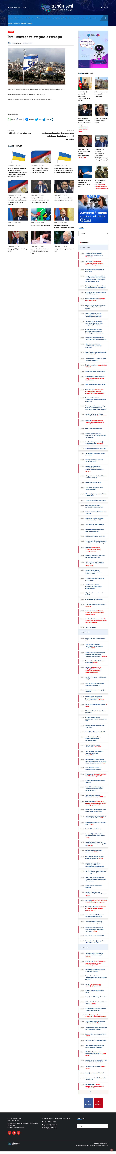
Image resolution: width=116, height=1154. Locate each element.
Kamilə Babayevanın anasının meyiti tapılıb (101, 121)
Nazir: (95, 1015)
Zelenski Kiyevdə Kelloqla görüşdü (95, 1034)
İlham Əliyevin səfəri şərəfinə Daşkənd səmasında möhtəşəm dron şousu (94, 929)
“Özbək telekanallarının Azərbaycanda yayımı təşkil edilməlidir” (93, 345)
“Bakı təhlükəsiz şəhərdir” (95, 1067)
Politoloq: (93, 549)
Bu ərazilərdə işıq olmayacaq (94, 599)
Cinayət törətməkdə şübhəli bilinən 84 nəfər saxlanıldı (95, 476)
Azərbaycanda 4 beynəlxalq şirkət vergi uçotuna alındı (95, 359)
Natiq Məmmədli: (94, 1086)
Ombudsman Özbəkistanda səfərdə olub (93, 851)
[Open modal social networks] (51, 119)
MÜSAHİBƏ (68, 18)
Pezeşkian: (96, 901)
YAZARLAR (88, 18)
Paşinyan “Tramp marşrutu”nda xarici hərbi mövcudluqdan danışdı (40, 200)
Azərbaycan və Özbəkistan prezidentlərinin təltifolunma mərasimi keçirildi (94, 698)
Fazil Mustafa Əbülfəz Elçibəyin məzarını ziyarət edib (94, 857)
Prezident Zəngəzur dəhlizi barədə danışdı (95, 678)
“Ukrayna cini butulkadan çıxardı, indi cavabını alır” (95, 1022)
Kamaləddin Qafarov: (95, 908)
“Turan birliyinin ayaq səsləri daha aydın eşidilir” (95, 494)
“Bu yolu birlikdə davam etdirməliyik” (93, 746)
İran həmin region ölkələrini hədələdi (93, 886)
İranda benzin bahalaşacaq (40, 225)
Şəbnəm (18, 43)
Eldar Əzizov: (95, 963)
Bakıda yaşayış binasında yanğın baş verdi (95, 690)
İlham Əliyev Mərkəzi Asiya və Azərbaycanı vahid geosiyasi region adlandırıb (94, 788)
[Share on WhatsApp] (11, 119)
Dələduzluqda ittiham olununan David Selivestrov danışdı (84, 125)
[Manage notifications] (111, 1150)
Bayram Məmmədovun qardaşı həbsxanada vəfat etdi (94, 530)
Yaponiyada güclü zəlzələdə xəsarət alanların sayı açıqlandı (94, 922)
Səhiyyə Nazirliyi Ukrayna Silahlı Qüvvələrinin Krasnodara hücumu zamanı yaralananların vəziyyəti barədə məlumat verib (17, 172)
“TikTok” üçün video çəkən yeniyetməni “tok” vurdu (95, 1053)
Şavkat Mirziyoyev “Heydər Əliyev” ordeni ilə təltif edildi (95, 817)
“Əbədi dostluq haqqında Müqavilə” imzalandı (95, 796)
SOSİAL (74, 18)
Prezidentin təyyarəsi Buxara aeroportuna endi (96, 415)
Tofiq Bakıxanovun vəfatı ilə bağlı (95, 605)
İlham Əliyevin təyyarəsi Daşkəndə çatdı (95, 823)
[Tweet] (38, 119)
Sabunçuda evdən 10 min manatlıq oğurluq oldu (95, 1078)
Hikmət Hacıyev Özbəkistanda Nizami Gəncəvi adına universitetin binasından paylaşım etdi (95, 761)
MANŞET (10, 18)
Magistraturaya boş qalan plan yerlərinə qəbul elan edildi (94, 519)
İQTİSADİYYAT (30, 18)
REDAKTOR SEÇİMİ (58, 18)
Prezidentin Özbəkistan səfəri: (96, 620)
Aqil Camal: (94, 263)
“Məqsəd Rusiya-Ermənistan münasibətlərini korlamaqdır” (94, 955)
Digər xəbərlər (93, 1092)
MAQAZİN (23, 23)
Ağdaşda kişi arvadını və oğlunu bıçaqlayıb (95, 454)
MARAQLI (29, 23)
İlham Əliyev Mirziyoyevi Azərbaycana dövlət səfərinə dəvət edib (95, 719)
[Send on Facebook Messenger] (29, 119)
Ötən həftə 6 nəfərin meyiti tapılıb (95, 384)
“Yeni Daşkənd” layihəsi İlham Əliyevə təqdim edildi (94, 753)
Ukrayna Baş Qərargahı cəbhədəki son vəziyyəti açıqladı (95, 872)
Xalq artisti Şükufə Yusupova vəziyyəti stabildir (94, 488)
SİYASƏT (22, 18)
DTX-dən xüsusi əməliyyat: (101, 184)
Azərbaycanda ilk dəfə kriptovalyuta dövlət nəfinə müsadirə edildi (93, 586)
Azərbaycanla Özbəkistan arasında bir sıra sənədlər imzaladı (96, 1028)
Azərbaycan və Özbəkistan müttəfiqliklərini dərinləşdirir (94, 255)
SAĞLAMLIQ (17, 23)
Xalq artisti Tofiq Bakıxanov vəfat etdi (95, 639)
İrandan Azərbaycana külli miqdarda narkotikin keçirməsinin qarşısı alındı (95, 435)
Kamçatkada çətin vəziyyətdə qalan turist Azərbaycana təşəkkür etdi (95, 843)
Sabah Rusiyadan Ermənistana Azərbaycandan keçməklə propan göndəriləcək (95, 879)
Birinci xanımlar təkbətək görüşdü (96, 705)
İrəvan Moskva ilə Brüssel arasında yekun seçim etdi (95, 353)
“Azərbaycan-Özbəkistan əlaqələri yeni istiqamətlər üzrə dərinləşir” (95, 542)
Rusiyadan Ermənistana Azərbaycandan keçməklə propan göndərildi (95, 399)
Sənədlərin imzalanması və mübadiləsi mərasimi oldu (93, 768)
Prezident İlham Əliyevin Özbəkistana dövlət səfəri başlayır (95, 893)
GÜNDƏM (16, 18)
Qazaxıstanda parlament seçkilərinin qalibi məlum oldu (39, 251)
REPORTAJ (49, 18)
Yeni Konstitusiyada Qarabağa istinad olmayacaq (94, 442)
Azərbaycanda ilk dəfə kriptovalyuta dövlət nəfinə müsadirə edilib (93, 572)
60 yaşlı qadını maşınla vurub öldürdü (94, 593)
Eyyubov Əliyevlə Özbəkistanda (95, 371)
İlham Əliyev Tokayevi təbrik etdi (95, 732)
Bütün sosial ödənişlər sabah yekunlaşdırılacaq (94, 460)
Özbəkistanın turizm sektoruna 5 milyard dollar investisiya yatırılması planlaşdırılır (96, 654)
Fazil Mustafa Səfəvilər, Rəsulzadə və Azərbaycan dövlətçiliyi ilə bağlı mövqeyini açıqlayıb (101, 155)
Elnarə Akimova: (94, 612)
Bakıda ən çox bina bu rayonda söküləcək (101, 94)
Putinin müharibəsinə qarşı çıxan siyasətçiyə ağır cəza (95, 970)
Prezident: (93, 669)
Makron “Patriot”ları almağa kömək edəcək (95, 1002)
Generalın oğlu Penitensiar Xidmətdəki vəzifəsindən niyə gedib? (84, 96)
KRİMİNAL (95, 18)
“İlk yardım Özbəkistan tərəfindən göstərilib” (95, 711)
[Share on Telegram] (45, 119)
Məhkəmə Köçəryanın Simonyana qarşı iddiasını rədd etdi (95, 556)
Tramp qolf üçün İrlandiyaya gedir (95, 500)
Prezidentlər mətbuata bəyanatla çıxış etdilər (95, 726)
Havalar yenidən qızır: (95, 299)
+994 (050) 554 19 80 (50, 1122)
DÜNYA (43, 18)
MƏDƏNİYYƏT (80, 18)
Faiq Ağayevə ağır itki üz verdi (94, 1073)
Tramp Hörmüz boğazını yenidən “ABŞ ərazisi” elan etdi (95, 941)
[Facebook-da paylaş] (18, 119)
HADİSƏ (10, 23)
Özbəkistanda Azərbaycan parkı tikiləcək (95, 781)
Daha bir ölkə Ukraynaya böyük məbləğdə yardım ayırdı (94, 684)
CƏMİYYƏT (38, 18)
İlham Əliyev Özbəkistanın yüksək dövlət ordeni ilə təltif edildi (95, 810)
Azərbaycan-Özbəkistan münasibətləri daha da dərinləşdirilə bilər (92, 738)
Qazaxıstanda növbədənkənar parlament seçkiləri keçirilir (94, 915)
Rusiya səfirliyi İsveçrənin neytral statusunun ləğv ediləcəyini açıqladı (40, 170)
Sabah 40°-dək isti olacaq (93, 829)
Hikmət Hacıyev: (95, 391)
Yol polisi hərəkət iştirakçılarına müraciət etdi (94, 579)
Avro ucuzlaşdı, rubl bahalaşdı (94, 524)
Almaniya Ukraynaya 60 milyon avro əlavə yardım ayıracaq (94, 1046)
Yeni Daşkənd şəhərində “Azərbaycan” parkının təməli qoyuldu (94, 646)
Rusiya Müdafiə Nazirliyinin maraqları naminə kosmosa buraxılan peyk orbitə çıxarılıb (94, 331)
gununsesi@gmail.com (50, 1125)
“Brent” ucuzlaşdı (90, 627)
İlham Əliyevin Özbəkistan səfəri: (95, 378)
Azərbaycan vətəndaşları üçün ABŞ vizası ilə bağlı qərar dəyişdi (96, 1061)
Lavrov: (93, 985)
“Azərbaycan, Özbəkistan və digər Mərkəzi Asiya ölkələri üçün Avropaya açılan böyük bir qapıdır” (95, 407)
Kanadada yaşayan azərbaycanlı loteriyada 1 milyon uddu (84, 183)
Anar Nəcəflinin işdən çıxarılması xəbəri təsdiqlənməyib (84, 153)
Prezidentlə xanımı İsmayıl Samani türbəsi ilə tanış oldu (95, 293)
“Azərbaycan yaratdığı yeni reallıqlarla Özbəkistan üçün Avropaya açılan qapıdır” (93, 323)
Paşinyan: (11, 225)
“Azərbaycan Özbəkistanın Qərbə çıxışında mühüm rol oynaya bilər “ (95, 286)
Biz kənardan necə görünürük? (94, 935)
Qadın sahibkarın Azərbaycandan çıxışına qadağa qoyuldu (95, 1009)
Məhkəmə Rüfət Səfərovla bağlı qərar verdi (94, 270)
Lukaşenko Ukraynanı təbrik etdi (95, 536)
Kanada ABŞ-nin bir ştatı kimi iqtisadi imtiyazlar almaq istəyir (95, 835)
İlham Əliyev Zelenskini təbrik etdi (95, 448)
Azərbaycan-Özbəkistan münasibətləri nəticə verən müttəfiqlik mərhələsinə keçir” (94, 468)
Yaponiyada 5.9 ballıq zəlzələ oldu (95, 997)
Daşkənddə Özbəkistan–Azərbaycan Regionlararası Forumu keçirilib (96, 977)
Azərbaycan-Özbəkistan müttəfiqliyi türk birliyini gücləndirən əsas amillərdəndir (94, 864)
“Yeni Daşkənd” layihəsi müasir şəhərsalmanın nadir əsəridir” (94, 563)
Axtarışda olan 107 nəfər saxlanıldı (95, 1040)
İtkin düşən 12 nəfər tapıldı (93, 482)
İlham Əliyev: (95, 775)
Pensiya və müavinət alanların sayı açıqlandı (95, 512)
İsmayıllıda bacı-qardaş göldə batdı (94, 991)
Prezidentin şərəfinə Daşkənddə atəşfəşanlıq (95, 661)
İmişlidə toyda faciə (96, 365)
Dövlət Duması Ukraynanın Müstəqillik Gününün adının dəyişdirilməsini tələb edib (63, 170)
